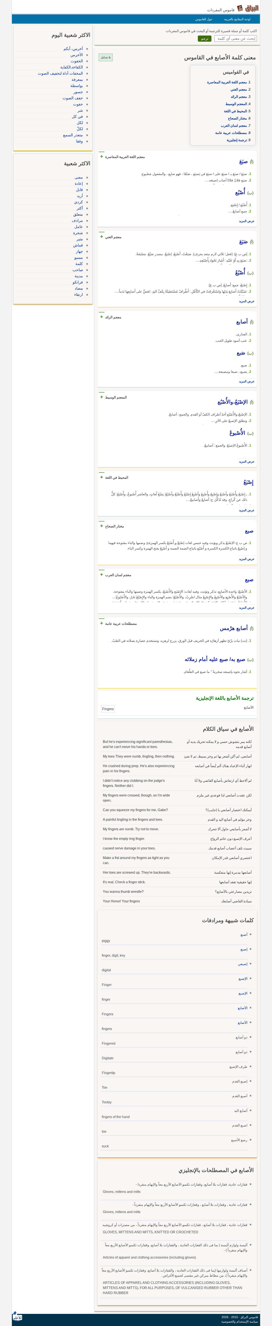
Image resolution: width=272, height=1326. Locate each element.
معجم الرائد (239, 96)
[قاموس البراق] (248, 8)
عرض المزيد (246, 221)
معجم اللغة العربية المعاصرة (227, 82)
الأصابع (242, 1008)
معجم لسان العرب (234, 125)
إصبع (244, 949)
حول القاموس (203, 19)
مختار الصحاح (237, 118)
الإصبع (243, 978)
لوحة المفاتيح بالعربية (237, 19)
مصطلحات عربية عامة (231, 133)
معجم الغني (239, 89)
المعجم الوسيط (236, 104)
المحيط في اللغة (235, 111)
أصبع (244, 934)
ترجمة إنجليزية (237, 140)
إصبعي (242, 964)
